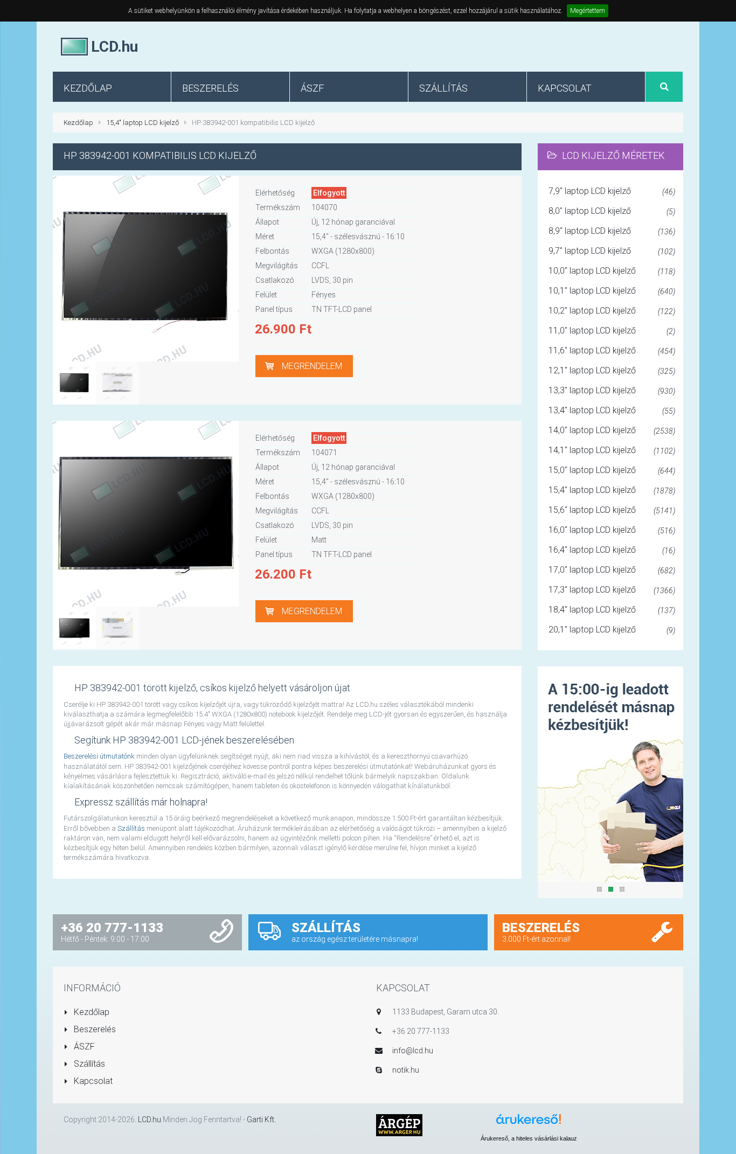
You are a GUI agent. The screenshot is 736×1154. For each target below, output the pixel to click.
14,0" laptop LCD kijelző (611, 430)
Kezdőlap (78, 123)
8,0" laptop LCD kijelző (611, 211)
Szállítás (131, 828)
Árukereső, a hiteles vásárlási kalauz (529, 1138)
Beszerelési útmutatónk (99, 756)
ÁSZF (83, 1046)
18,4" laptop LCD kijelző (611, 609)
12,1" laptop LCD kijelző (611, 370)
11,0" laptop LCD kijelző (611, 330)
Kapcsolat (92, 1081)
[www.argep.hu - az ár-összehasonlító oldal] (399, 1125)
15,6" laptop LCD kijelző (611, 510)
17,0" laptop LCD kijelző (611, 570)
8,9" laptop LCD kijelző (611, 231)
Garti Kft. (261, 1119)
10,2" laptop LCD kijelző (611, 310)
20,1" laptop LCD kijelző (611, 629)
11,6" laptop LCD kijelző (611, 350)
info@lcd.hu (412, 1050)
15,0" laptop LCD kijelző (611, 470)
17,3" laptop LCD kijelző (611, 590)
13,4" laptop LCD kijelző (611, 410)
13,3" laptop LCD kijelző (611, 390)
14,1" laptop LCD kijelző (611, 450)
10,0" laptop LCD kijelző (611, 271)
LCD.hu (149, 1119)
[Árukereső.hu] (528, 1123)
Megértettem (587, 11)
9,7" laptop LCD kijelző (611, 251)
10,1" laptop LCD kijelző (611, 291)
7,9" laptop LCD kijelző (611, 191)
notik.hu (405, 1070)
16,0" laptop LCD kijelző (611, 530)
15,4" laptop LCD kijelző (142, 123)
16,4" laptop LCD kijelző (611, 550)
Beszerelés (94, 1029)
